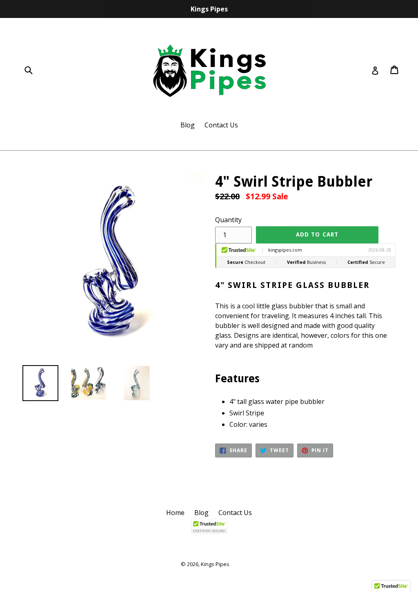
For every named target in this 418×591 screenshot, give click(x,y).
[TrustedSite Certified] (209, 526)
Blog (187, 124)
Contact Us (221, 124)
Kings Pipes (215, 564)
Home (175, 512)
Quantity (228, 219)
